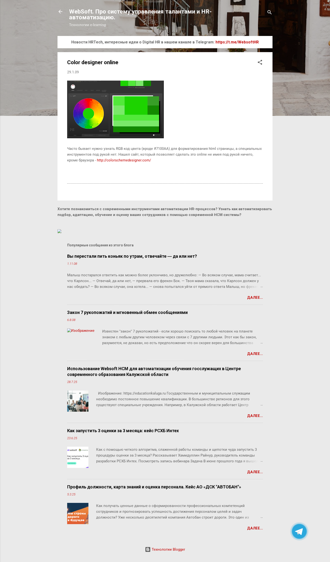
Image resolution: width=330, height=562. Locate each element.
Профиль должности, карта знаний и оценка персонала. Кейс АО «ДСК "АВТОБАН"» (154, 486)
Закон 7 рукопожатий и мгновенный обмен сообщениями (127, 312)
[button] (260, 63)
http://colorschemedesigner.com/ (124, 160)
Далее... (255, 297)
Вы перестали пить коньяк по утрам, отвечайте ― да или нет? (132, 256)
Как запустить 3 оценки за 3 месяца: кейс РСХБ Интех (123, 430)
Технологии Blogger (168, 549)
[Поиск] (270, 13)
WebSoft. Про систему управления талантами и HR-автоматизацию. (140, 14)
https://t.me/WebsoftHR (237, 42)
